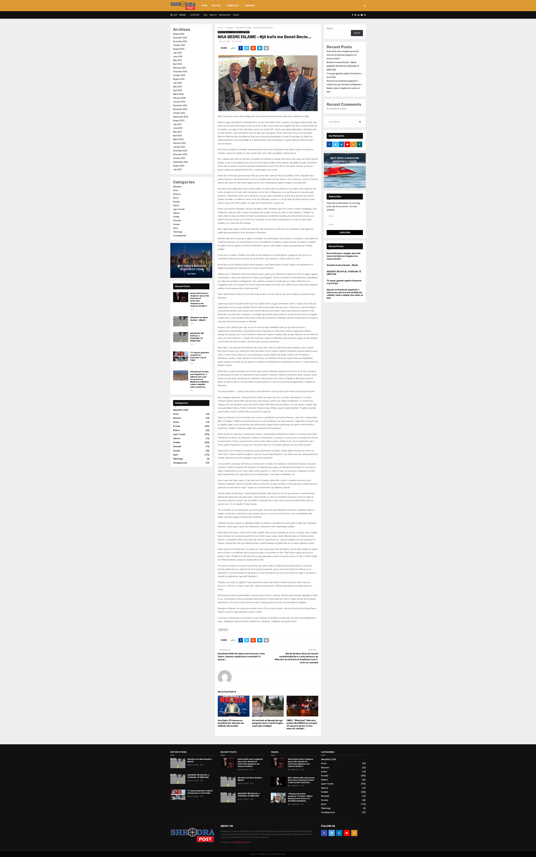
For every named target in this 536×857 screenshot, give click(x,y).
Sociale (176, 224)
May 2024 (177, 87)
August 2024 (178, 79)
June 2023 (177, 128)
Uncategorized (179, 235)
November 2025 (180, 41)
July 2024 (177, 83)
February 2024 (179, 98)
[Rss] (354, 833)
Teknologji (233, 5)
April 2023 (177, 135)
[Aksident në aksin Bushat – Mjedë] (180, 321)
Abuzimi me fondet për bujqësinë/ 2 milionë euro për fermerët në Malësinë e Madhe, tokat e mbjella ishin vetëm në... (199, 379)
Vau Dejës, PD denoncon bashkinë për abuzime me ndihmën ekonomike (231, 723)
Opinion (239, 32)
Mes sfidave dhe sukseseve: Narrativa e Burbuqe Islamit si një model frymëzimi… (301, 780)
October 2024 (179, 75)
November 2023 (180, 109)
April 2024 (177, 90)
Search (330, 28)
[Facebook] (324, 833)
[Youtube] (347, 833)
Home (204, 5)
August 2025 (178, 49)
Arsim (175, 190)
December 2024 (180, 71)
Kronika (176, 202)
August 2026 (178, 34)
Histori (176, 198)
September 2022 (180, 162)
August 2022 (178, 166)
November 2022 (180, 154)
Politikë (215, 5)
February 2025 (179, 68)
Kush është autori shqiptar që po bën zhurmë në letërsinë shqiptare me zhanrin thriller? (343, 55)
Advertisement (224, 15)
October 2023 (179, 113)
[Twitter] (332, 833)
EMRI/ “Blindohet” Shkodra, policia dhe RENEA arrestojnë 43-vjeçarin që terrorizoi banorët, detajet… (302, 724)
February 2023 (179, 143)
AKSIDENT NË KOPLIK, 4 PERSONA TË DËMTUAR (197, 337)
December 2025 (180, 38)
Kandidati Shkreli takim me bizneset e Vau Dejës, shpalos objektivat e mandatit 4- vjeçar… (241, 656)
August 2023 (178, 120)
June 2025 (177, 56)
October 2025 (179, 45)
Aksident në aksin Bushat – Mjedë (199, 318)
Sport (175, 228)
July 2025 (177, 53)
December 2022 (180, 151)
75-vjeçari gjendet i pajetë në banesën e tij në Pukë (199, 356)
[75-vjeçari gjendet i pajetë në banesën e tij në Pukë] (180, 356)
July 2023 (177, 124)
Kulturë (176, 205)
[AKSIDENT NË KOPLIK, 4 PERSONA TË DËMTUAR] (180, 337)
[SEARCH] (360, 122)
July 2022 (177, 169)
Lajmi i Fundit (230, 32)
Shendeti (177, 220)
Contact (236, 15)
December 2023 (180, 105)
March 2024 (178, 94)
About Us (213, 15)
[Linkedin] (339, 833)
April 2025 (177, 64)
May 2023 (177, 132)
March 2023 (178, 139)
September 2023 (180, 117)
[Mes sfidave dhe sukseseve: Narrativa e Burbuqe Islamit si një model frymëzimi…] (278, 782)
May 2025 (177, 60)
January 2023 (179, 147)
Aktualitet (221, 32)
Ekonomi (249, 5)
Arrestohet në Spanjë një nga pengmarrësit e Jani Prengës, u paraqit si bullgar (267, 723)
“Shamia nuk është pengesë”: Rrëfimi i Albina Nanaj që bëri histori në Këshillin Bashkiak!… (300, 797)
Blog (205, 15)
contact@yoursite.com (241, 842)
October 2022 (179, 158)
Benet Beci (223, 629)
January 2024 (179, 102)
